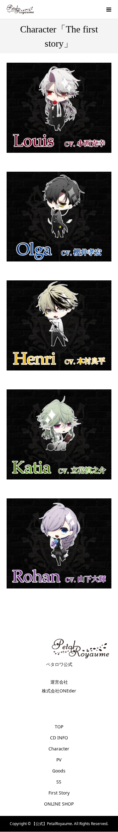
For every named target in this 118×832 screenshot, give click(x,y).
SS (58, 782)
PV (58, 760)
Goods (58, 771)
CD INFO (59, 738)
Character (58, 749)
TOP (59, 727)
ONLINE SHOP (59, 804)
